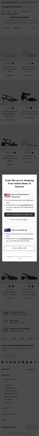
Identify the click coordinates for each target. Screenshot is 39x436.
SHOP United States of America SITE (19, 215)
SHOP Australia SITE (19, 248)
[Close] (34, 177)
